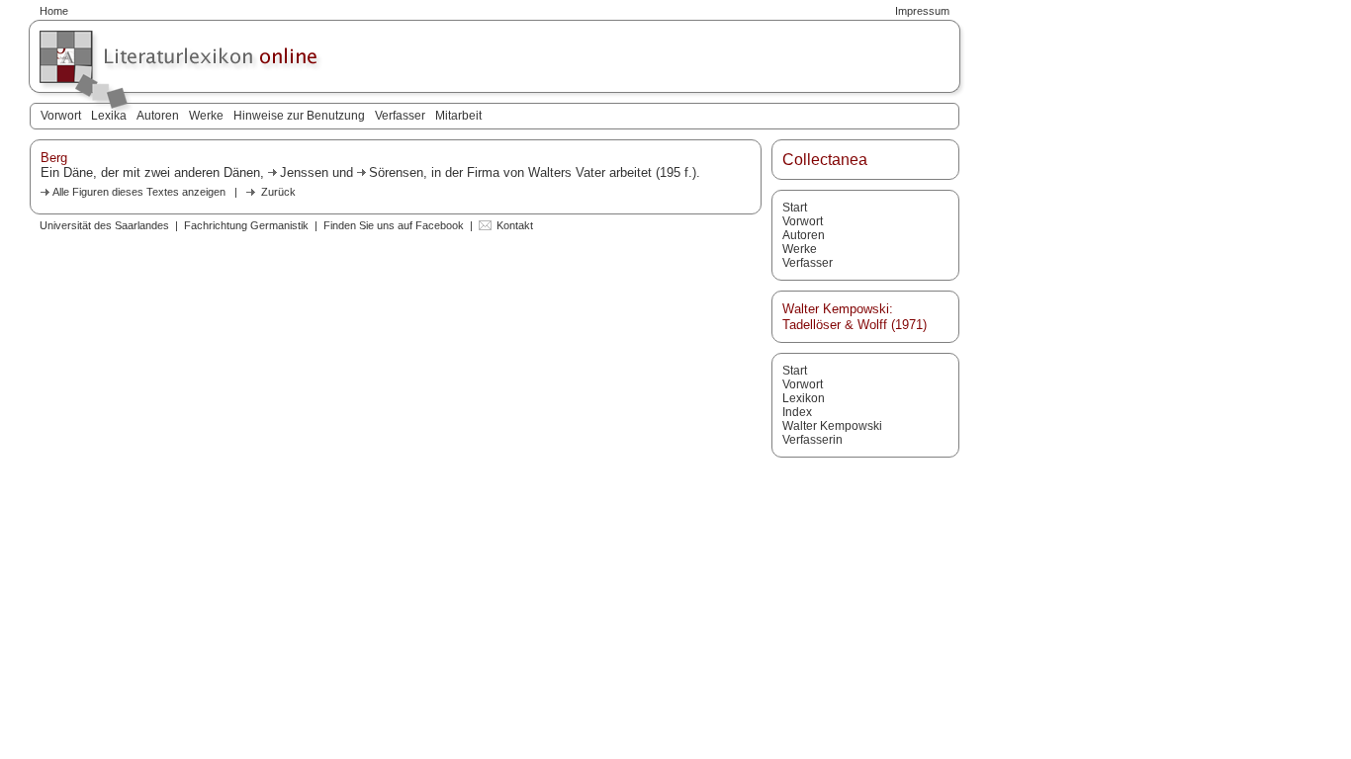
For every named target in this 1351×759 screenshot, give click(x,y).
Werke (206, 116)
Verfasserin (812, 440)
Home (54, 11)
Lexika (109, 116)
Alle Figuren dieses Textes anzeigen (138, 192)
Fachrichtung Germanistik (246, 225)
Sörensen (396, 172)
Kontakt (514, 225)
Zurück (278, 192)
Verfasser (400, 116)
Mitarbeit (458, 116)
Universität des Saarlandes (104, 225)
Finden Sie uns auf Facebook (393, 225)
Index (797, 412)
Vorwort (61, 116)
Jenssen (304, 172)
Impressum (922, 11)
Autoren (157, 116)
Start (794, 207)
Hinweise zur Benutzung (299, 116)
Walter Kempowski (832, 426)
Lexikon (803, 398)
